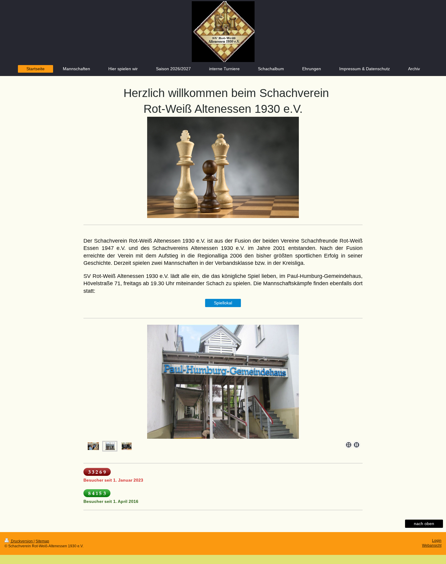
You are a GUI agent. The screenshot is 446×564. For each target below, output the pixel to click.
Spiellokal (223, 302)
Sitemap (42, 541)
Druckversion (22, 541)
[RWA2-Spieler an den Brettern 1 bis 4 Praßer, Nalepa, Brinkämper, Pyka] (93, 446)
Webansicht (431, 545)
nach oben (424, 523)
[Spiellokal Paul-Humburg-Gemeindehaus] (223, 382)
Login (436, 540)
